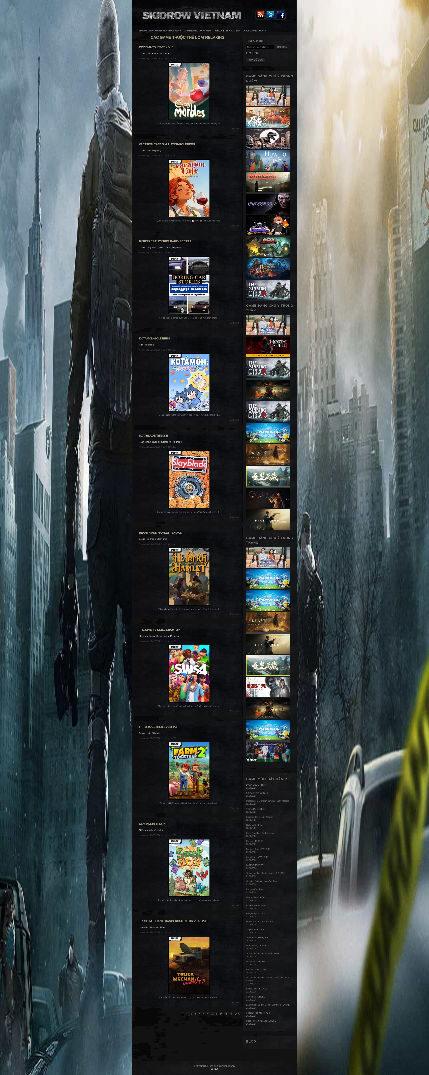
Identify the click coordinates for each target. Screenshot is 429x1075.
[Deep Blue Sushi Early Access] (268, 127)
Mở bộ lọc (256, 59)
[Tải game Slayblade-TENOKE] (189, 479)
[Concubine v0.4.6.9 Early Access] (268, 507)
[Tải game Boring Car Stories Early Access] (189, 285)
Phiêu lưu (143, 636)
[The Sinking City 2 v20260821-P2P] (268, 300)
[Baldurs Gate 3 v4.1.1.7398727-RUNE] (268, 278)
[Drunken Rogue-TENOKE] (268, 235)
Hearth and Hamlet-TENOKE (160, 532)
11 (226, 1014)
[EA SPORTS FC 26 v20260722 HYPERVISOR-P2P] (268, 761)
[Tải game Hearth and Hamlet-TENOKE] (189, 577)
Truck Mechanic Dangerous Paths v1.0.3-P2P (173, 921)
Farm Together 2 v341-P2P (158, 726)
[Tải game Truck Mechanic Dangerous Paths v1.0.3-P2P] (189, 965)
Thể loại (218, 30)
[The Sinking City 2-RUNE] (268, 421)
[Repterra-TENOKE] (268, 148)
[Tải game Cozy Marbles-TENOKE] (189, 91)
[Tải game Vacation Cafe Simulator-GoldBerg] (189, 188)
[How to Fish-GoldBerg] (268, 170)
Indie (148, 53)
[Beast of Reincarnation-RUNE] (268, 464)
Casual (142, 53)
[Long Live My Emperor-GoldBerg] (268, 486)
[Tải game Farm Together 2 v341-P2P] (189, 771)
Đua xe (155, 53)
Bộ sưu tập (233, 30)
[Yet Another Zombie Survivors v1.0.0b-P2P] (268, 256)
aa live (214, 1069)
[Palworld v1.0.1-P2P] (268, 610)
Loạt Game (250, 30)
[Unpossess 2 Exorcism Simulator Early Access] (268, 213)
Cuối (237, 1014)
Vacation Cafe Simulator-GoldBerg (167, 144)
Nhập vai (167, 442)
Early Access (152, 248)
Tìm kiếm (282, 47)
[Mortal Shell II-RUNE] (268, 356)
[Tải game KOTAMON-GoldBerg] (189, 382)
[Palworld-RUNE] (268, 443)
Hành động (144, 442)
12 (231, 1014)
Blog (262, 30)
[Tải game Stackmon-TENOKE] (189, 868)
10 (221, 1014)
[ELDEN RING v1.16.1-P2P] (268, 399)
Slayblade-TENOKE (153, 435)
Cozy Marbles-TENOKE (156, 47)
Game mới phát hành (168, 30)
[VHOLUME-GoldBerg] (268, 192)
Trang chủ (146, 30)
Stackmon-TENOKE (153, 824)
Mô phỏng (164, 53)
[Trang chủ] (260, 19)
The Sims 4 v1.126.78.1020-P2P (159, 629)
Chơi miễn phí (162, 636)
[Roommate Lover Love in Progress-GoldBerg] (268, 105)
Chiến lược (162, 539)
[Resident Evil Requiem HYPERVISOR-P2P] (268, 697)
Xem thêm (234, 129)
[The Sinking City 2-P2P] (268, 378)
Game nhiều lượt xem (197, 30)
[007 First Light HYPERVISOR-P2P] (268, 529)
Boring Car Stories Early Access (165, 241)
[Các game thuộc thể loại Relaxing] (191, 21)
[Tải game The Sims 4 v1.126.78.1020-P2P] (189, 674)
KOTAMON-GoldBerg (154, 338)
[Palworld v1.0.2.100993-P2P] (268, 740)
